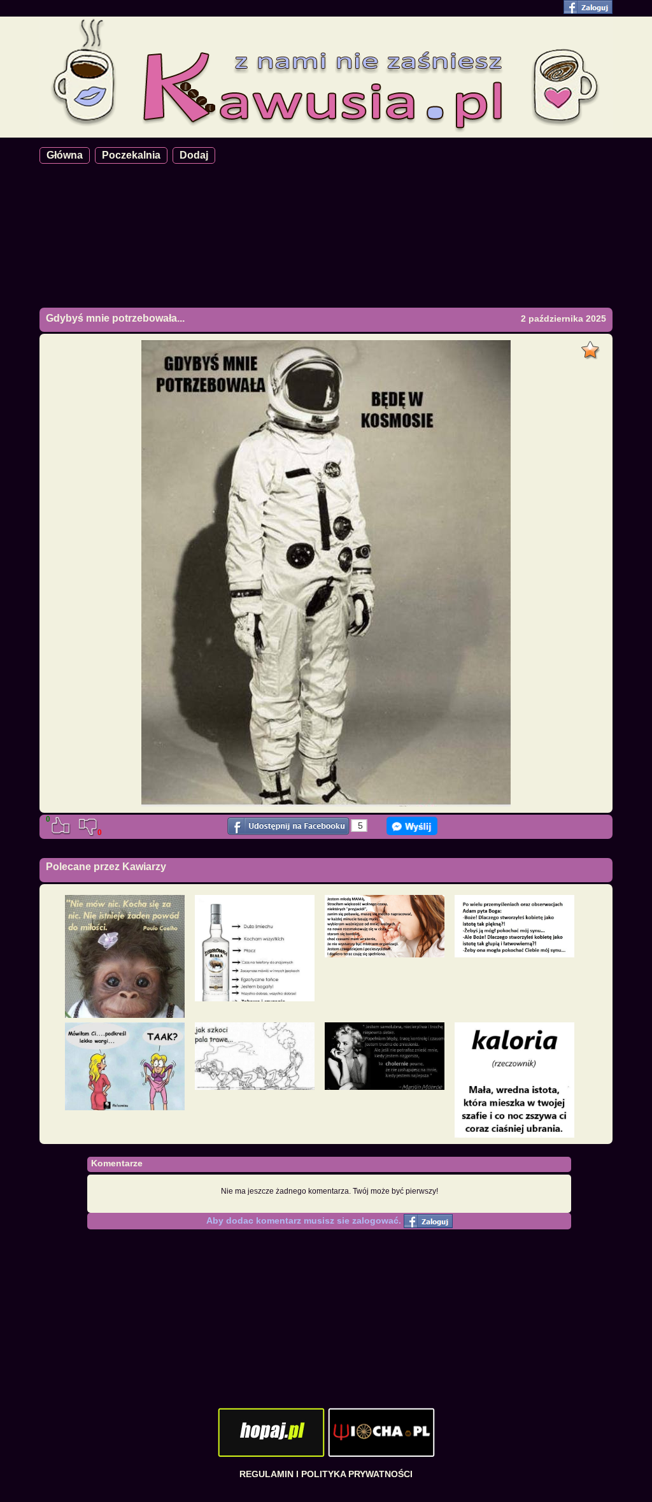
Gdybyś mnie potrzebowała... (115, 318)
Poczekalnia (131, 155)
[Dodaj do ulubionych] (592, 346)
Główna (64, 155)
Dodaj (194, 155)
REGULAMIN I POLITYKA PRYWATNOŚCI (326, 1474)
